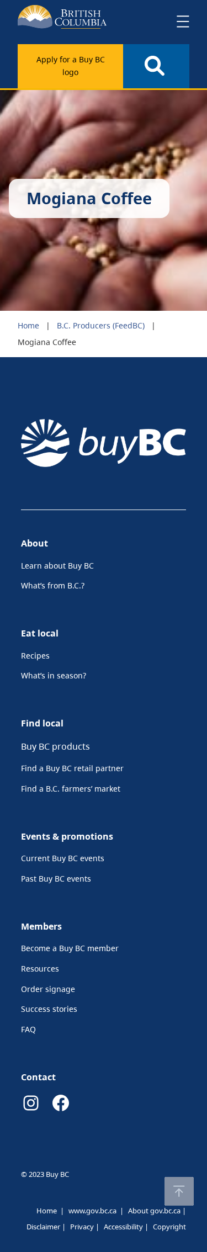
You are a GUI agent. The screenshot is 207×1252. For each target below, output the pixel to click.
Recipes (35, 655)
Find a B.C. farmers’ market (70, 788)
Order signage (48, 989)
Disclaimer (43, 1227)
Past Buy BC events (56, 878)
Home (28, 325)
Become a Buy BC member (70, 948)
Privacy (82, 1227)
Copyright (169, 1227)
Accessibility (123, 1227)
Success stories (49, 1009)
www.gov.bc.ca (92, 1211)
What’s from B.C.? (52, 585)
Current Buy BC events (62, 858)
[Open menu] (182, 21)
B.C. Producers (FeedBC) (101, 325)
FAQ (28, 1029)
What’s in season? (53, 675)
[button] (179, 1191)
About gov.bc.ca (154, 1211)
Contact (38, 1077)
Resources (40, 968)
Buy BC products (55, 746)
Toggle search (156, 66)
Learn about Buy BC (57, 565)
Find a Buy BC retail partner (72, 768)
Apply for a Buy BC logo (70, 65)
